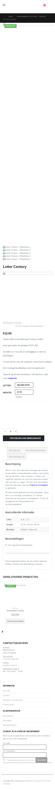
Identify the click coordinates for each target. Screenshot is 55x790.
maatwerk (12, 378)
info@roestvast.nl (10, 665)
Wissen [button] (19, 397)
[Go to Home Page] (3, 16)
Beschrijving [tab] (14, 450)
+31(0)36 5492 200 (11, 659)
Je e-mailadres (9, 751)
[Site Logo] (11, 7)
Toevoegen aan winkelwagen (25, 438)
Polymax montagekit (39, 485)
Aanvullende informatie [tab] (35, 450)
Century (15, 608)
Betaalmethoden (10, 725)
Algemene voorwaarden (13, 700)
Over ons (6, 691)
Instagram (12, 679)
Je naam (6, 743)
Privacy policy (8, 705)
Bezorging (7, 720)
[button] (49, 6)
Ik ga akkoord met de (21, 760)
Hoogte (7, 393)
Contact (6, 695)
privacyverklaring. (29, 760)
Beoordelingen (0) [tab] (16, 457)
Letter (7, 385)
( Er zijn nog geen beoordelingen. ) (29, 326)
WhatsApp (19, 679)
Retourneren (8, 716)
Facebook (6, 679)
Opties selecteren (15, 621)
